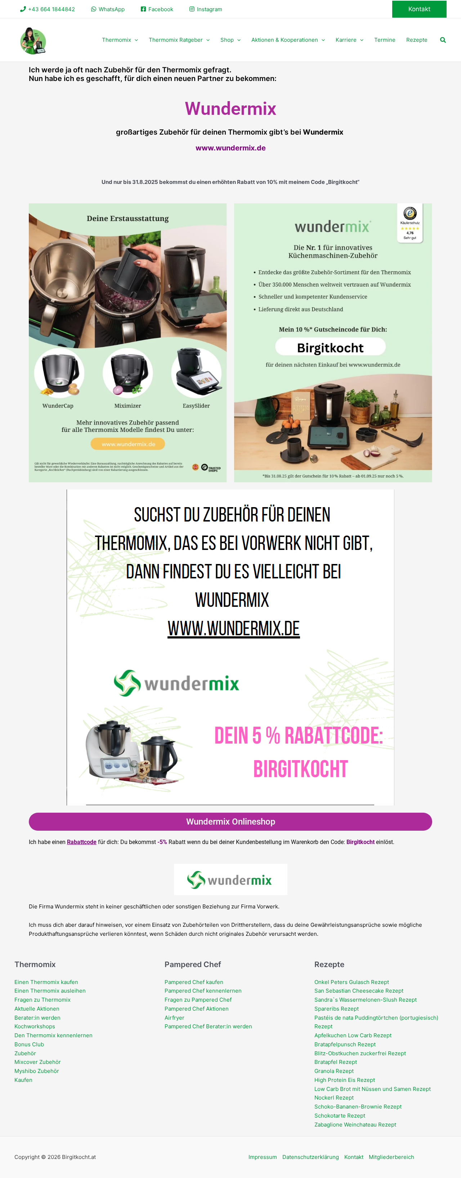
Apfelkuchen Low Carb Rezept (352, 1035)
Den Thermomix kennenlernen (53, 1035)
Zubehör (25, 1053)
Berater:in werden (37, 1017)
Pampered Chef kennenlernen (203, 990)
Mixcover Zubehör (37, 1062)
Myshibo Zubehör (36, 1071)
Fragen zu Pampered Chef (198, 999)
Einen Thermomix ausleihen (50, 990)
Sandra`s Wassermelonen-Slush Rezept (365, 999)
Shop (227, 39)
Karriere (346, 39)
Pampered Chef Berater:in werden (208, 1026)
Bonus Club (29, 1044)
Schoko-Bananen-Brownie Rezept (358, 1106)
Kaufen (23, 1080)
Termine (384, 39)
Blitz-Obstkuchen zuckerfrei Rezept (360, 1053)
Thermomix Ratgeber (176, 39)
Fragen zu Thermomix (42, 999)
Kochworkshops (34, 1026)
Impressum (263, 1157)
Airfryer (174, 1017)
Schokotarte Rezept (339, 1115)
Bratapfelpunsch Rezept (345, 1044)
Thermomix (116, 39)
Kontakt (353, 1157)
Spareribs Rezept (336, 1008)
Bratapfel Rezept (335, 1062)
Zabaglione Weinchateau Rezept (355, 1124)
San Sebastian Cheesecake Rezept (358, 990)
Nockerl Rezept (334, 1097)
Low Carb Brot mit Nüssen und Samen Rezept (372, 1089)
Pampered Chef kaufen (194, 982)
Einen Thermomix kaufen (46, 982)
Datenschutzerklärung (310, 1157)
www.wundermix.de (231, 148)
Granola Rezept (334, 1071)
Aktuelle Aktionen (36, 1008)
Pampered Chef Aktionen (197, 1008)
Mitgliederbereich (391, 1157)
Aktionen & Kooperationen (284, 39)
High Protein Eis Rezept (344, 1080)
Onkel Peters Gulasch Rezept (351, 982)
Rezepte (417, 39)
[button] (419, 9)
